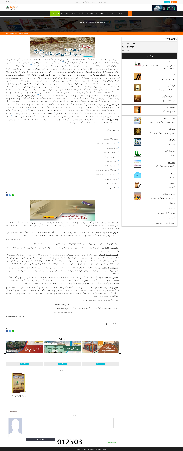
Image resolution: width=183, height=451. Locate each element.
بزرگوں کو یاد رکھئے (81, 13)
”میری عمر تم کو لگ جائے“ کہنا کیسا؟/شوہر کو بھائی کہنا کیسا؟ (162, 122)
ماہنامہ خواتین (167, 2)
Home (7, 33)
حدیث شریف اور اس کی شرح (168, 96)
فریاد (174, 75)
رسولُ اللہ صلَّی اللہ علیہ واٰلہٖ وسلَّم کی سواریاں (165, 223)
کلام (125, 13)
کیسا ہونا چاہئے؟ (171, 162)
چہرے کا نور (172, 203)
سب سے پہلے (172, 208)
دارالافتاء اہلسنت (171, 129)
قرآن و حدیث (120, 13)
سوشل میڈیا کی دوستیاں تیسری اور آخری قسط (165, 166)
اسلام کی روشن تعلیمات (170, 151)
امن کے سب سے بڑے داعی (168, 79)
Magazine (12, 33)
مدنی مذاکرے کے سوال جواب (168, 118)
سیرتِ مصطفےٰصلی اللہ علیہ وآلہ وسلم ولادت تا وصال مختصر (162, 198)
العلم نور (173, 173)
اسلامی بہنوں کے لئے (99, 13)
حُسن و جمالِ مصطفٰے (90, 13)
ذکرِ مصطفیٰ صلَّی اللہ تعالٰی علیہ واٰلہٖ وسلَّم (167, 90)
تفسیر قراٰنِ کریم (171, 86)
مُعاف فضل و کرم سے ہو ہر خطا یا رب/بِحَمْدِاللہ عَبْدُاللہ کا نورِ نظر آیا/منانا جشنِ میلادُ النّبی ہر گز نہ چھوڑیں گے (158, 67)
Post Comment (112, 442)
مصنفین (62, 13)
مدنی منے (107, 13)
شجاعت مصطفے (172, 218)
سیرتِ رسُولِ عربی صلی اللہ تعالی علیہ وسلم (19, 396)
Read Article (24, 364)
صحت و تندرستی (73, 13)
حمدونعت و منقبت (171, 62)
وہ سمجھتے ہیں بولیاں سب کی (169, 111)
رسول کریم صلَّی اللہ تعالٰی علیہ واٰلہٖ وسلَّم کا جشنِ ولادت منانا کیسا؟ (161, 133)
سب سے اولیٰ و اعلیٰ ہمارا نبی (169, 100)
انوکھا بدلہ (173, 155)
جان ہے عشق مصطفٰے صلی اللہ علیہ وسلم (166, 213)
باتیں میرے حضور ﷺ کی (169, 194)
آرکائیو (67, 13)
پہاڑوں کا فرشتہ (171, 144)
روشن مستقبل (172, 140)
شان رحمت (172, 177)
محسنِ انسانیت (172, 187)
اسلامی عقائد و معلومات (170, 107)
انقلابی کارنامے (172, 183)
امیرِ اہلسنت (113, 13)
